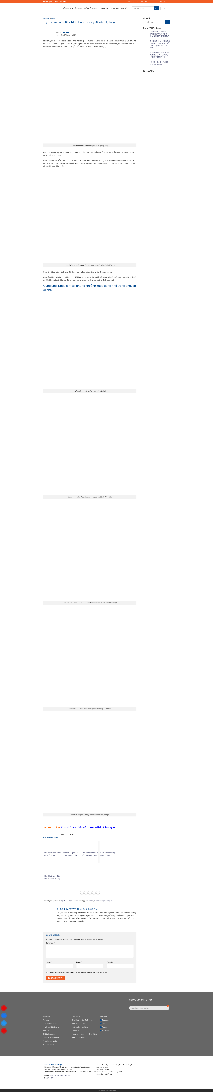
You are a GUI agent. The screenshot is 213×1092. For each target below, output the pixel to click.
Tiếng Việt (162, 1)
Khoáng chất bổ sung (51, 1027)
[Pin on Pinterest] (94, 892)
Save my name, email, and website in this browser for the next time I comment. (78, 972)
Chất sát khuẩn (49, 1034)
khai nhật (90, 901)
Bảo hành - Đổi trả (79, 1037)
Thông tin (104, 8)
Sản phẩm (78, 8)
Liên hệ (124, 8)
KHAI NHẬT (66, 32)
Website (110, 962)
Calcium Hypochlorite (51, 1037)
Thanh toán (76, 1030)
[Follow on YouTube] (155, 2)
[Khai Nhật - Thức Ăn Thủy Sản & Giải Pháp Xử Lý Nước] (51, 8)
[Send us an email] (151, 2)
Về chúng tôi (68, 8)
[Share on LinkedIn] (98, 892)
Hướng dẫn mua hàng (80, 1027)
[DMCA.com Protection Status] (154, 1078)
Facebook (105, 1020)
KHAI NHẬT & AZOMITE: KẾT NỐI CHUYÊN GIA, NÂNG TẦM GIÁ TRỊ (159, 54)
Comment (50, 943)
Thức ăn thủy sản (49, 1044)
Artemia (46, 1020)
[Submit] (167, 22)
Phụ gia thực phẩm (50, 1041)
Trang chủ (46, 18)
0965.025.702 (54, 1076)
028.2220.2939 (65, 1076)
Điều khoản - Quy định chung (82, 1020)
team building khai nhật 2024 (104, 901)
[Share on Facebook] (82, 892)
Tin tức (53, 18)
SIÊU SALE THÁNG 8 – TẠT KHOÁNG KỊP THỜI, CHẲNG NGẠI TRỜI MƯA (159, 34)
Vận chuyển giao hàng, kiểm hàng (84, 1034)
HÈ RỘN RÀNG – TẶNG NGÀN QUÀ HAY (159, 63)
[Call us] (153, 2)
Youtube (105, 1027)
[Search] (156, 8)
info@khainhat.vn (54, 1078)
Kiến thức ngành (91, 8)
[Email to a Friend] (90, 892)
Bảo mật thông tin (78, 1023)
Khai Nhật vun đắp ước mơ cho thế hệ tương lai (88, 827)
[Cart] (169, 8)
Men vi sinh (47, 1030)
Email (79, 962)
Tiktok (104, 1023)
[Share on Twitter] (86, 892)
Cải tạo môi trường (50, 1023)
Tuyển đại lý (115, 8)
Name (49, 962)
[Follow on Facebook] (149, 2)
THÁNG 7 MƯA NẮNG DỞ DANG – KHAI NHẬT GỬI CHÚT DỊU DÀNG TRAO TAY (160, 44)
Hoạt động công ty (66, 901)
